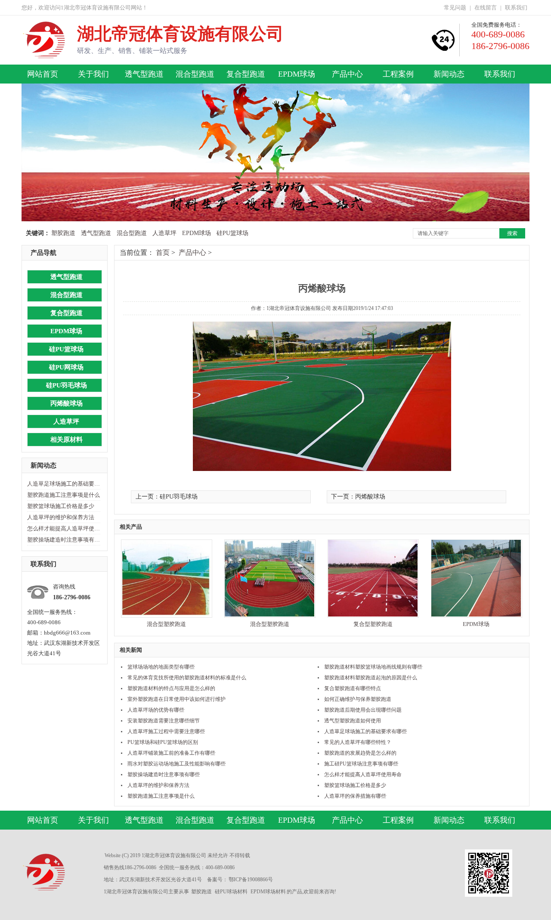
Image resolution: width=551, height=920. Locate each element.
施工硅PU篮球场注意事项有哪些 (361, 764)
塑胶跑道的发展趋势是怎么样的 (360, 753)
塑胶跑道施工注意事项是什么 (63, 495)
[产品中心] (275, 219)
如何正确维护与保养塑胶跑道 (357, 699)
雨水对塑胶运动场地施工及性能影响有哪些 (176, 764)
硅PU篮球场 (232, 233)
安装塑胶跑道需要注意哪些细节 (163, 721)
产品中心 (347, 74)
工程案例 (398, 74)
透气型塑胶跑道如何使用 (352, 721)
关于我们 (93, 74)
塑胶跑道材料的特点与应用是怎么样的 (171, 688)
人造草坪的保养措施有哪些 (355, 796)
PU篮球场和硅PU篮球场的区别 (162, 742)
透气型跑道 (144, 74)
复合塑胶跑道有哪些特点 (352, 688)
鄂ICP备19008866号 (251, 880)
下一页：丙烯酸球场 (358, 496)
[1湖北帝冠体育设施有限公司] (45, 54)
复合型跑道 (245, 74)
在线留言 (485, 7)
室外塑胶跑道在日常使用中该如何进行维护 (176, 699)
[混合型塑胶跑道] (166, 614)
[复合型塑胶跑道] (373, 614)
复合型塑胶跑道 (373, 624)
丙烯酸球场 (66, 403)
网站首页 (42, 74)
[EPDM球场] (476, 614)
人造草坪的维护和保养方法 (60, 517)
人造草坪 (164, 233)
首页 (163, 252)
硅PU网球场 (66, 367)
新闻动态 (448, 74)
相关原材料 (66, 439)
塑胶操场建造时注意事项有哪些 (63, 539)
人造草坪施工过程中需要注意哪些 (166, 731)
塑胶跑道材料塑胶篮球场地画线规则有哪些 (373, 667)
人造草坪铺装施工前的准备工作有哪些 (171, 753)
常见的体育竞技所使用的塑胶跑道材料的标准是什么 (186, 678)
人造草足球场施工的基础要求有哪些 (63, 483)
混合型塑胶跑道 (166, 624)
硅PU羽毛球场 (66, 385)
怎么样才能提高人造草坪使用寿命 (63, 528)
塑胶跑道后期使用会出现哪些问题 (363, 710)
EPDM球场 (296, 74)
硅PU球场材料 (231, 892)
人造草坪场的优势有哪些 (155, 710)
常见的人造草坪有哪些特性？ (357, 742)
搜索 (512, 233)
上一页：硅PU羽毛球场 (167, 496)
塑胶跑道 (63, 233)
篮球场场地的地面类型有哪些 (161, 667)
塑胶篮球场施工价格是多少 (60, 506)
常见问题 (455, 7)
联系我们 (516, 7)
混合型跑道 (195, 74)
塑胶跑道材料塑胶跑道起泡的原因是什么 (370, 678)
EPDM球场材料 (268, 892)
